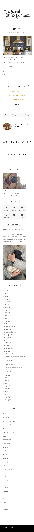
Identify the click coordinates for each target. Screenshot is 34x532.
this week (9, 360)
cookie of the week (9, 421)
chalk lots (6, 417)
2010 (6, 389)
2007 (6, 397)
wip (4, 506)
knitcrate (6, 458)
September (10, 332)
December (10, 324)
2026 (6, 291)
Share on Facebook (17, 91)
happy (8, 375)
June (8, 340)
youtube (5, 510)
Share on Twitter (18, 95)
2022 (6, 302)
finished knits (7, 443)
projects (5, 480)
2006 (6, 400)
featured (5, 436)
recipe (5, 484)
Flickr (14, 217)
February (9, 351)
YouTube (22, 217)
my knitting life (8, 469)
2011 (6, 386)
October (9, 329)
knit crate (6, 454)
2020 (6, 307)
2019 (6, 310)
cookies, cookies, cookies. (14, 368)
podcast (5, 473)
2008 (6, 394)
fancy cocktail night (9, 432)
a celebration (10, 364)
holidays (5, 451)
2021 (6, 304)
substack (5, 491)
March (8, 348)
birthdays (6, 414)
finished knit (7, 440)
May (7, 343)
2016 (6, 318)
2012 (6, 383)
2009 (6, 391)
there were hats (11, 371)
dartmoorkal (7, 425)
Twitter (14, 210)
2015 (6, 321)
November (10, 326)
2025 (6, 293)
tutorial (5, 502)
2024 (6, 296)
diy (3, 429)
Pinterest (6, 217)
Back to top (26, 530)
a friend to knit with (22, 125)
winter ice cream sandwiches (15, 357)
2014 (6, 378)
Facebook (6, 210)
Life (4, 465)
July (7, 337)
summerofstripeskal (9, 495)
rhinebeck (6, 487)
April (8, 346)
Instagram (22, 210)
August (8, 335)
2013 (6, 380)
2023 (6, 299)
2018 (6, 313)
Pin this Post (18, 99)
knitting (5, 462)
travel (4, 498)
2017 (6, 315)
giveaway (6, 447)
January (9, 354)
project (5, 476)
